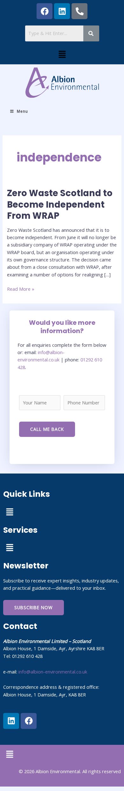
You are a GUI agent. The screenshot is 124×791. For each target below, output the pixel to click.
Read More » (20, 288)
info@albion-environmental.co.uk (52, 671)
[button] (62, 54)
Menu (22, 111)
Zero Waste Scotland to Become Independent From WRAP (60, 204)
